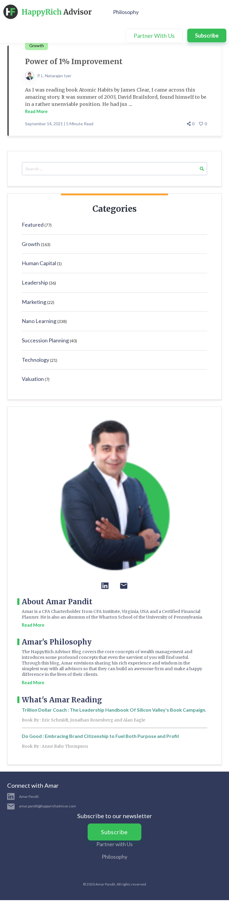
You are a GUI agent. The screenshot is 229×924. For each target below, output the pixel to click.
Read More (36, 111)
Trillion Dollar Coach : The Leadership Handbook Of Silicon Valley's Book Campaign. (114, 710)
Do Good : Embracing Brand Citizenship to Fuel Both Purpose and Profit (100, 736)
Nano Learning (39, 321)
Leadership (35, 282)
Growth (31, 244)
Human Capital (39, 263)
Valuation (33, 379)
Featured (33, 224)
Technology (35, 359)
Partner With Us (154, 35)
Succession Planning (45, 340)
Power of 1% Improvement (74, 61)
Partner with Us (114, 844)
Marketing (34, 302)
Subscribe (207, 35)
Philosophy (126, 12)
